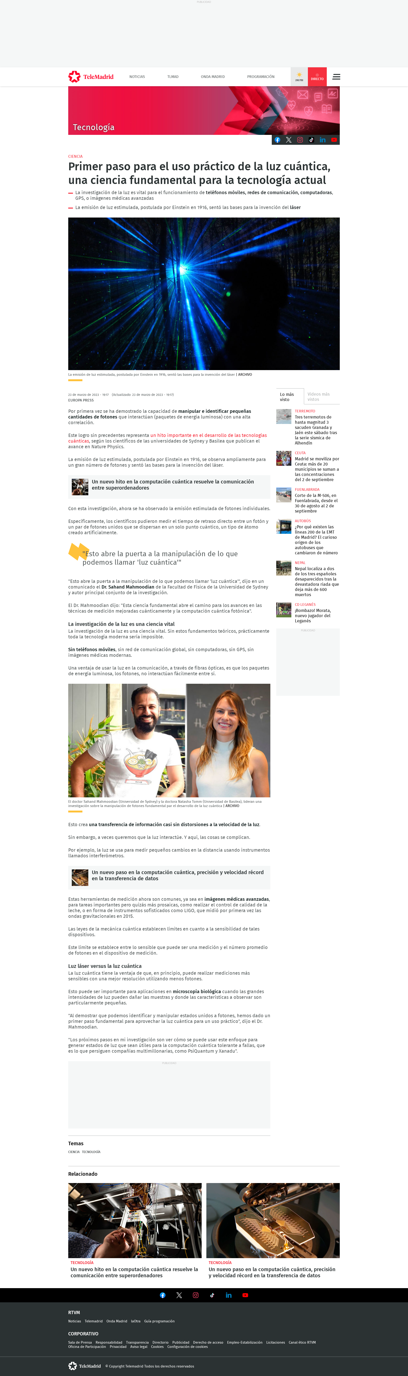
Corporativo (83, 1334)
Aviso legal (138, 1347)
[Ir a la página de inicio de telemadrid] (91, 77)
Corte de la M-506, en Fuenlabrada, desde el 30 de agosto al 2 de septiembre (283, 494)
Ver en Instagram (195, 1295)
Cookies (157, 1347)
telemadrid (84, 1366)
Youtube (334, 140)
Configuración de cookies (187, 1347)
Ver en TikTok (212, 1296)
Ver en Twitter (179, 1296)
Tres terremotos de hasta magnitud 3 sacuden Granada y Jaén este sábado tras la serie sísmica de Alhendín (283, 416)
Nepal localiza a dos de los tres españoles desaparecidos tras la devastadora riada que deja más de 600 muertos (283, 568)
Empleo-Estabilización (245, 1342)
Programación (261, 77)
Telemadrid (94, 1321)
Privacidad (118, 1347)
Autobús (303, 521)
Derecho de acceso (208, 1342)
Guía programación (159, 1321)
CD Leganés (305, 605)
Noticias (137, 77)
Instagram (300, 140)
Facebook (277, 140)
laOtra (135, 1321)
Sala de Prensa (80, 1342)
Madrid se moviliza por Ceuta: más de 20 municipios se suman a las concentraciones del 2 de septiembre (283, 458)
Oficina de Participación (87, 1347)
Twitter (288, 140)
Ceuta (300, 453)
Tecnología (91, 1152)
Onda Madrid (213, 77)
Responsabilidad (109, 1342)
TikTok (311, 140)
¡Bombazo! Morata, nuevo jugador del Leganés (283, 610)
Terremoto (305, 411)
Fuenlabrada (307, 489)
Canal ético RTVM (302, 1342)
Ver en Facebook (162, 1296)
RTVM (74, 1312)
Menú (336, 76)
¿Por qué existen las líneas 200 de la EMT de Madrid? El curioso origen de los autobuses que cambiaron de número (283, 526)
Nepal (300, 563)
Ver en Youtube (245, 1295)
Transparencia (137, 1342)
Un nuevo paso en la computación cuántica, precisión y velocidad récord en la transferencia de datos (80, 877)
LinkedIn (322, 140)
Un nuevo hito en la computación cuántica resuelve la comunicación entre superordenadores (80, 487)
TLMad (172, 77)
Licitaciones (275, 1342)
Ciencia (75, 156)
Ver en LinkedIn (229, 1295)
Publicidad (180, 1342)
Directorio (161, 1342)
